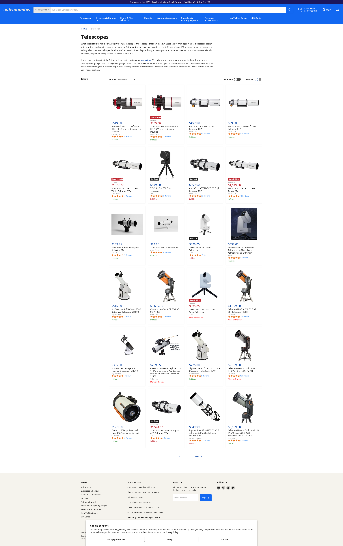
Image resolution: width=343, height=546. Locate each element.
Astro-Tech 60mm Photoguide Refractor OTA (125, 249)
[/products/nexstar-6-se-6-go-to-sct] (244, 286)
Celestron (154, 314)
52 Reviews (205, 134)
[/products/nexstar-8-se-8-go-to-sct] (166, 286)
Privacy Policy (172, 532)
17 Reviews (128, 255)
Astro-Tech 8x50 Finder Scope (164, 247)
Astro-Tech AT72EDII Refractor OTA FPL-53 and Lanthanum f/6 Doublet (126, 129)
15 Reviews (205, 255)
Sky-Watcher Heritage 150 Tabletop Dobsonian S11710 (124, 369)
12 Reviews (128, 438)
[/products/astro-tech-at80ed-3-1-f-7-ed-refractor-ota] (205, 103)
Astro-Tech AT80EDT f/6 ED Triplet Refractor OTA (205, 189)
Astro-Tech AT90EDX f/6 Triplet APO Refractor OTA (164, 431)
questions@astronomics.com (146, 507)
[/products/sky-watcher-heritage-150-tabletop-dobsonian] (127, 345)
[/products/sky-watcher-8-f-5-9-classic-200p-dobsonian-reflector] (205, 345)
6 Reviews (244, 258)
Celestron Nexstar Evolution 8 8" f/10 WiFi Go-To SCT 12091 (243, 369)
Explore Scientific (195, 438)
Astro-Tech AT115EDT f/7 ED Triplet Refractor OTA (124, 189)
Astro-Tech (115, 134)
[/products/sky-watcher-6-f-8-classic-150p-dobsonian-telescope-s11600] (127, 286)
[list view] (260, 79)
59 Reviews (128, 136)
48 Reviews (244, 196)
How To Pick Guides (238, 18)
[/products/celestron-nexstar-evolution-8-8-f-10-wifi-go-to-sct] (244, 345)
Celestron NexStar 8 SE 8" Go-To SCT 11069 (165, 310)
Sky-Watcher (116, 314)
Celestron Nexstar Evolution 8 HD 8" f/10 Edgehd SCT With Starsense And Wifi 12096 (243, 433)
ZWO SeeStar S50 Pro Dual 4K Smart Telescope (203, 310)
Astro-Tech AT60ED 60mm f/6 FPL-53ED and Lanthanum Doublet (164, 129)
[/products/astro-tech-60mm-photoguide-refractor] (127, 224)
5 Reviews (127, 317)
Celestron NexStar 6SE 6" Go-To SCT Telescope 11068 (242, 310)
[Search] (289, 10)
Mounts (148, 18)
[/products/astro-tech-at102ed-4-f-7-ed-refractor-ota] (244, 103)
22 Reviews (166, 196)
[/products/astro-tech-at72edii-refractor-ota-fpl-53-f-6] (127, 103)
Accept (170, 539)
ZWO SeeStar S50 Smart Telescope (161, 189)
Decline (224, 539)
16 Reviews (244, 376)
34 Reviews (166, 317)
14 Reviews (166, 252)
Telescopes (85, 18)
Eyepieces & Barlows (106, 18)
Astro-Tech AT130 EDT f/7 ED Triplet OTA (241, 189)
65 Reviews (244, 134)
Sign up (205, 497)
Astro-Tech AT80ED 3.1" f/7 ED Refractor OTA (203, 127)
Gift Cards (256, 18)
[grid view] (256, 79)
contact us (146, 60)
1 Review (127, 376)
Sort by (112, 79)
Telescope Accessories (210, 19)
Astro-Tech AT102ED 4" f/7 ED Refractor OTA (242, 127)
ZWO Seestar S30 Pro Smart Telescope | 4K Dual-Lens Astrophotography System (241, 250)
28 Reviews (244, 317)
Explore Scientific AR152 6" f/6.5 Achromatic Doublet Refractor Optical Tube (204, 433)
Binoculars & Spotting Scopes (188, 19)
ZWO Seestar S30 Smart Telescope (200, 249)
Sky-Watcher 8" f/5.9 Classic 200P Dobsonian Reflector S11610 (204, 369)
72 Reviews (166, 137)
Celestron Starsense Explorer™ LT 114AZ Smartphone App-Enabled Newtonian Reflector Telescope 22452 (165, 372)
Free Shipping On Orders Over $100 (197, 2)
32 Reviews (205, 196)
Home (84, 29)
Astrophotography (166, 18)
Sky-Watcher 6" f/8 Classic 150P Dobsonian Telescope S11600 (126, 310)
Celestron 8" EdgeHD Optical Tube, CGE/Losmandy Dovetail (125, 431)
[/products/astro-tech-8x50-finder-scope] (166, 224)
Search (83, 532)
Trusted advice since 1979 (140, 2)
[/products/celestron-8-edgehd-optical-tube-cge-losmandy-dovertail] (127, 407)
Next (197, 456)
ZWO (152, 193)
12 (190, 456)
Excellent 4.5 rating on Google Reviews (166, 2)
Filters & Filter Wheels (127, 19)
